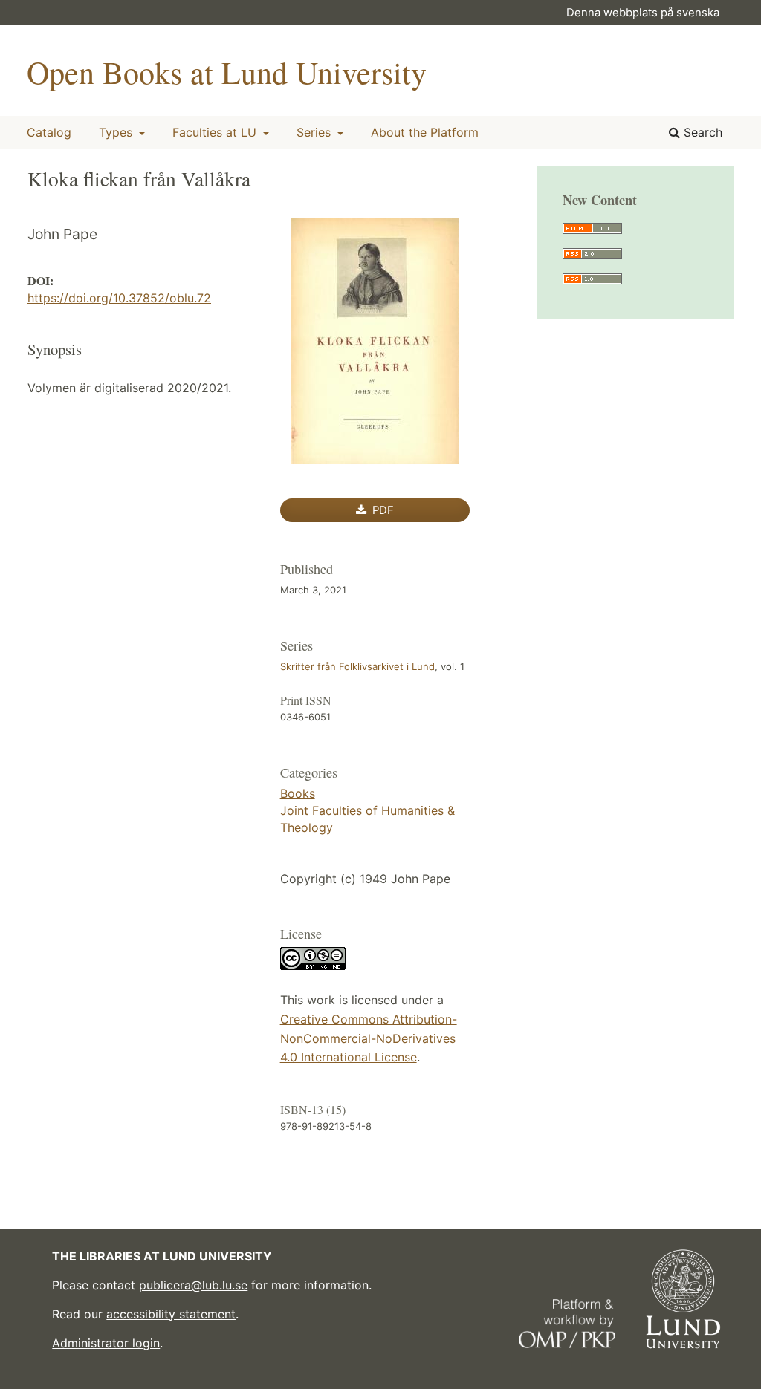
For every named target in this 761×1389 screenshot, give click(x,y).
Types (117, 132)
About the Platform (425, 132)
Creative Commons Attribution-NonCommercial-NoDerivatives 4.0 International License (368, 1038)
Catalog (49, 132)
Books (297, 793)
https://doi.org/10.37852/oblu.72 (119, 297)
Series (315, 132)
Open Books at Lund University (227, 72)
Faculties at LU (216, 132)
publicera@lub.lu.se (193, 1285)
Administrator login (106, 1343)
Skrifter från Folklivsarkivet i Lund (357, 666)
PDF (381, 510)
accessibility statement (171, 1314)
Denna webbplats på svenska (642, 12)
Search (701, 132)
